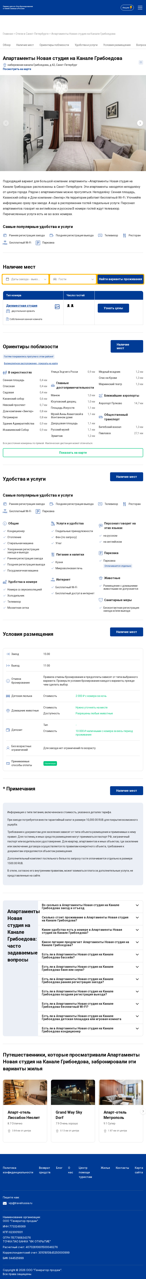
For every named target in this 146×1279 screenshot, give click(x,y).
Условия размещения (117, 44)
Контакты (122, 1167)
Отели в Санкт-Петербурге (32, 33)
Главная (8, 33)
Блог (59, 1167)
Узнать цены (113, 308)
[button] (140, 123)
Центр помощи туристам (85, 1172)
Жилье (105, 1167)
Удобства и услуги (86, 44)
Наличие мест (25, 44)
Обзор (7, 44)
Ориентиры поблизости (54, 44)
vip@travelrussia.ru (20, 1203)
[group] (73, 123)
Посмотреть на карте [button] (17, 69)
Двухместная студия (21, 305)
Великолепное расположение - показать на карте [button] (31, 363)
